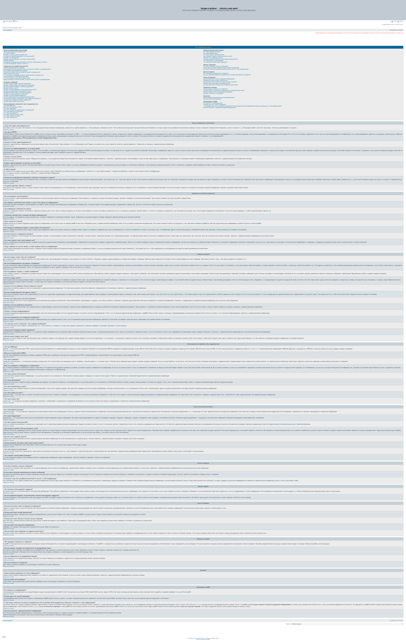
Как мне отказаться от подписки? (213, 93)
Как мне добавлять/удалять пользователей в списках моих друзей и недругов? (227, 75)
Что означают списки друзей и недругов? (215, 73)
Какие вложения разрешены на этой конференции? (219, 97)
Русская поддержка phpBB (203, 639)
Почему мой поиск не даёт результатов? (215, 80)
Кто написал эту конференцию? (213, 103)
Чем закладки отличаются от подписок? (215, 89)
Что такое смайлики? (10, 108)
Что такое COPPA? (9, 53)
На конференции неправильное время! (15, 70)
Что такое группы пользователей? (213, 54)
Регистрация (8, 21)
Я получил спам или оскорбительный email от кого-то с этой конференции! (225, 69)
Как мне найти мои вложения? (212, 99)
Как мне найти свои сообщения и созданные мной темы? (220, 85)
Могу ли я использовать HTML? (13, 107)
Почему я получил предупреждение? (15, 95)
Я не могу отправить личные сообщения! (215, 66)
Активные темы (17, 27)
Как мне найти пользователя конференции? (216, 83)
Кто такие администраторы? (212, 52)
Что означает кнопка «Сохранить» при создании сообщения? (22, 98)
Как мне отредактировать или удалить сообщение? (19, 85)
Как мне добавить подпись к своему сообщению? (18, 86)
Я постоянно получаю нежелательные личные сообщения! (221, 67)
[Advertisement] (203, 39)
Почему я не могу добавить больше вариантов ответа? (20, 89)
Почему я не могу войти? (11, 57)
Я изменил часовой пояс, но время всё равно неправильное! (22, 72)
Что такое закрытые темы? (12, 116)
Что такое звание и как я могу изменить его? (17, 78)
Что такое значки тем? (10, 117)
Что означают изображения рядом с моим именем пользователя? (24, 75)
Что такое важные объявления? (13, 111)
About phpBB (187, 592)
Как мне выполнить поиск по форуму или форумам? (219, 79)
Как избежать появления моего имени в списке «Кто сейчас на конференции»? (27, 69)
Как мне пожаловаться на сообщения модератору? (19, 97)
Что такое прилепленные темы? (13, 114)
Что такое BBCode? (10, 105)
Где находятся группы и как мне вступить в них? (217, 56)
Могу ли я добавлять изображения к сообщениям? (19, 110)
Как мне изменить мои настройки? (14, 67)
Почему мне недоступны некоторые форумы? (17, 92)
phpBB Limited (62, 592)
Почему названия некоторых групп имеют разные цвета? (220, 59)
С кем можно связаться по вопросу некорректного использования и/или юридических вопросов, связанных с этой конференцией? (242, 106)
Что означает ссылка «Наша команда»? (215, 62)
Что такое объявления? (11, 113)
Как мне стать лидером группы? (213, 57)
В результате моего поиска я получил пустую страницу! (220, 82)
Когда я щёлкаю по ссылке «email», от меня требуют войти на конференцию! (27, 79)
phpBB (258, 223)
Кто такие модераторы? (210, 53)
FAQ (395, 21)
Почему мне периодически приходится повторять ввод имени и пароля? (25, 62)
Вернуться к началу (8, 129)
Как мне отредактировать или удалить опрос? (17, 91)
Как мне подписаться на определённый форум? (217, 92)
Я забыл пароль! (9, 60)
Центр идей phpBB (109, 598)
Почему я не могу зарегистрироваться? (15, 54)
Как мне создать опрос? (11, 88)
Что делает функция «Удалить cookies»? (16, 63)
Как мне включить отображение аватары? (16, 76)
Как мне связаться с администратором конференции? (219, 107)
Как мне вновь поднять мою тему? (14, 101)
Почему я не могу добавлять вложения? (16, 94)
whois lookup (126, 604)
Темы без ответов (7, 27)
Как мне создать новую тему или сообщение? (17, 83)
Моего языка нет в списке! (11, 73)
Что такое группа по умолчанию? (213, 60)
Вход (15, 21)
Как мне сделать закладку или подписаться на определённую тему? (223, 90)
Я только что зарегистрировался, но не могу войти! (19, 56)
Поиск (401, 21)
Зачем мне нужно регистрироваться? (15, 52)
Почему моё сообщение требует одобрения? (17, 100)
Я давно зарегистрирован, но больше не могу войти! (19, 59)
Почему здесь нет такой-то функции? (214, 104)
